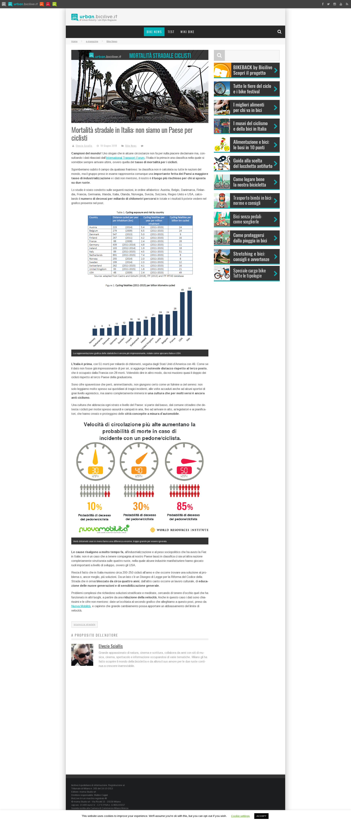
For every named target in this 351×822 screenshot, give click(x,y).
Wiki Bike (187, 32)
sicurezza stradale (84, 624)
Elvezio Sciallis (84, 145)
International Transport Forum (125, 157)
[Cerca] (280, 31)
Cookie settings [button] (240, 815)
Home (74, 41)
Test (171, 32)
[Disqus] (139, 724)
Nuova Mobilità (80, 606)
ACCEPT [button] (261, 816)
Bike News (154, 32)
